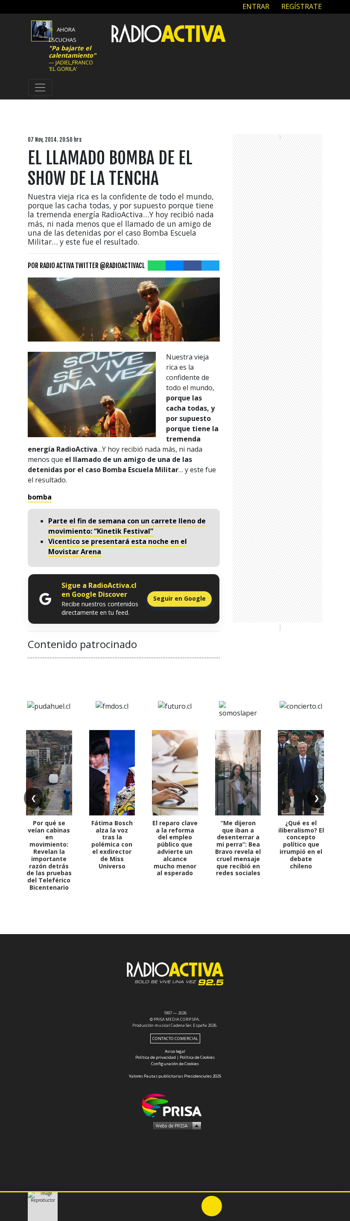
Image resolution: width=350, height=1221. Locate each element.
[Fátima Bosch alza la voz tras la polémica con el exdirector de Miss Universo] (112, 772)
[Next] (252, 1206)
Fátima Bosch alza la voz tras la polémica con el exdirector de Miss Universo (112, 844)
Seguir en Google (179, 598)
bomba (40, 497)
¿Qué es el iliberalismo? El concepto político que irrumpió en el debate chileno (301, 844)
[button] (175, 1191)
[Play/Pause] (211, 1206)
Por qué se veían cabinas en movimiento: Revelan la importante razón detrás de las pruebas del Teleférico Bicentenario (49, 855)
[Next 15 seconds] (232, 1206)
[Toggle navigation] (40, 87)
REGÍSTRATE (301, 6)
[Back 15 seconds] (191, 1206)
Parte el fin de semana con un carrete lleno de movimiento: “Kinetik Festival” (127, 526)
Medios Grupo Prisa (175, 1125)
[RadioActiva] (168, 34)
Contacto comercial (175, 1038)
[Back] (170, 1206)
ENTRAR (255, 6)
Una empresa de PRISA (175, 1104)
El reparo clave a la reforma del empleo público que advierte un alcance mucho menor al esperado (175, 848)
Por (86, 265)
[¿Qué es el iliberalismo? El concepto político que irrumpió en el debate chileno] (301, 772)
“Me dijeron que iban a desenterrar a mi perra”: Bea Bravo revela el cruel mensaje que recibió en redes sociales (238, 848)
